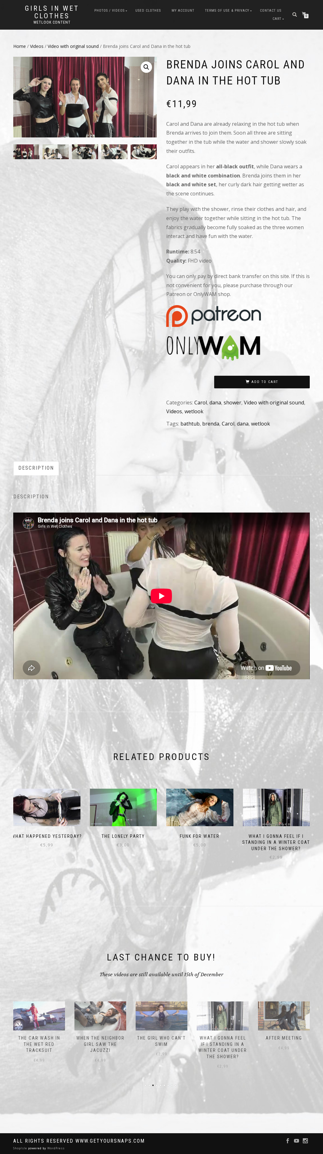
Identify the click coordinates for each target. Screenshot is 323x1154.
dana (215, 402)
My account (183, 11)
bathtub (190, 423)
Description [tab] (36, 468)
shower (232, 402)
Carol (200, 402)
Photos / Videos (109, 11)
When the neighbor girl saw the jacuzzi (100, 1044)
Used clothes (148, 11)
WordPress (55, 1148)
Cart (277, 19)
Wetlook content (52, 22)
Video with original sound (73, 46)
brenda (210, 423)
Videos (37, 46)
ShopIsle (20, 1148)
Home (19, 46)
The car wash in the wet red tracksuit (39, 1044)
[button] (146, 67)
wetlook (194, 411)
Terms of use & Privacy (227, 11)
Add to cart (264, 382)
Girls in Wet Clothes (52, 12)
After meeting (284, 1038)
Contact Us (270, 11)
